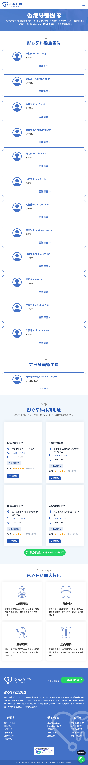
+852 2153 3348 (18, 518)
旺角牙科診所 (76, 729)
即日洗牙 (8, 726)
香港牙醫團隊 (76, 735)
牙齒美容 (51, 735)
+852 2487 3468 (18, 452)
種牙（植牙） (52, 732)
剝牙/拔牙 (8, 729)
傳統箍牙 (51, 729)
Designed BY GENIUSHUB (57, 762)
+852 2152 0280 (60, 518)
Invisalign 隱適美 (54, 726)
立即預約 (13, 476)
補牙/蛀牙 (8, 732)
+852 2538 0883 (60, 455)
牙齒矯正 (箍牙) (53, 722)
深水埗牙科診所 (77, 722)
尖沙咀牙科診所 (77, 726)
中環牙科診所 (76, 732)
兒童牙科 (8, 739)
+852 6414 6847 (74, 679)
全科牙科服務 (9, 722)
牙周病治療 (9, 735)
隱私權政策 (69, 762)
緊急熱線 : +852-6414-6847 (47, 552)
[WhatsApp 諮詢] (81, 759)
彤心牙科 (76, 718)
